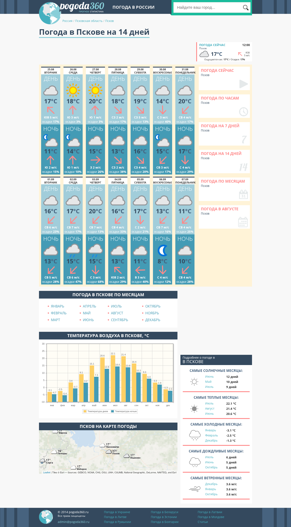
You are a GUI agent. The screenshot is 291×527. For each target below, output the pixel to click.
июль (116, 306)
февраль (58, 313)
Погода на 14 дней (221, 153)
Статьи (203, 522)
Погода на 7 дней (220, 125)
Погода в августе (219, 208)
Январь (210, 430)
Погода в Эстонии (164, 517)
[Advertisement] (116, 51)
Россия (67, 21)
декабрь (152, 320)
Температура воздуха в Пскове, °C (108, 335)
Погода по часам (220, 98)
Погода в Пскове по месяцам (108, 294)
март (55, 320)
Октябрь (211, 467)
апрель (89, 306)
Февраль (211, 435)
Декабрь (211, 440)
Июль (209, 387)
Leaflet (46, 472)
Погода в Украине (117, 512)
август (117, 313)
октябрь (152, 306)
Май (208, 382)
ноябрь (152, 313)
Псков (109, 21)
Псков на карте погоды (108, 426)
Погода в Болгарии (165, 522)
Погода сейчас (212, 45)
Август (210, 408)
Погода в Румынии (117, 522)
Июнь (209, 376)
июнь (88, 320)
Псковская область (88, 21)
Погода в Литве (115, 517)
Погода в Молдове (211, 517)
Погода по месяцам (223, 181)
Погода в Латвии (210, 512)
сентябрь (119, 320)
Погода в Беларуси (164, 512)
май (87, 313)
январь (57, 306)
